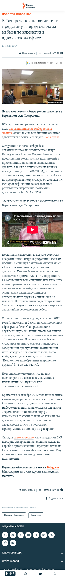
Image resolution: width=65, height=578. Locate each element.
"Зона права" (52, 137)
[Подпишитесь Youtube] (28, 535)
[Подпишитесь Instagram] (43, 535)
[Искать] (55, 574)
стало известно (24, 437)
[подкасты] (25, 574)
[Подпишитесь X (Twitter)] (21, 535)
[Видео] (40, 574)
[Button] (27, 53)
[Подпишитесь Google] (5, 535)
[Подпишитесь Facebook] (13, 535)
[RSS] (51, 535)
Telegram (53, 467)
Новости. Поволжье (16, 14)
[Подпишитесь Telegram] (36, 535)
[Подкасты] (5, 543)
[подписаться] (13, 543)
